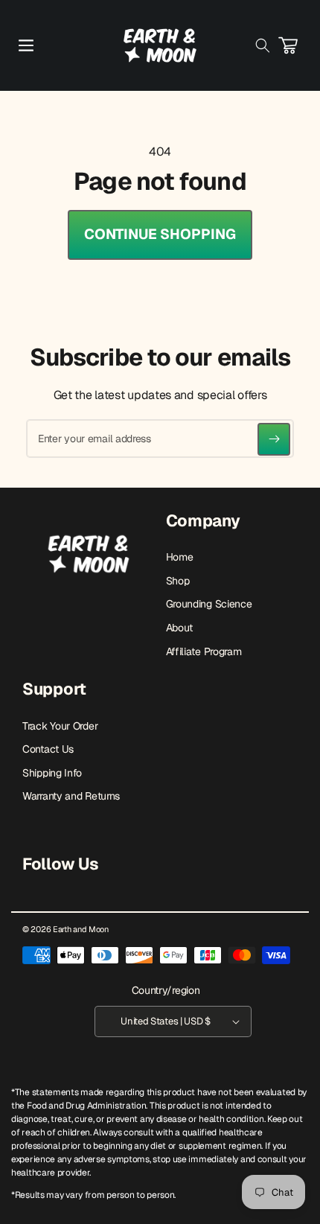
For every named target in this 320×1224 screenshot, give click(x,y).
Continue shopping (160, 234)
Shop (178, 580)
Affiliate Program (204, 651)
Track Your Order (59, 726)
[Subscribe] (273, 439)
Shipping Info (52, 773)
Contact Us (48, 749)
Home (179, 557)
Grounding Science (209, 604)
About (179, 627)
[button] (26, 45)
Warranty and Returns (71, 796)
